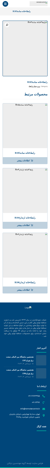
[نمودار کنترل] (39, 3)
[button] (7, 25)
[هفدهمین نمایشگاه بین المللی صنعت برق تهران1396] (41, 373)
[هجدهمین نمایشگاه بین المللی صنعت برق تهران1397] (41, 360)
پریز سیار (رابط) (34, 86)
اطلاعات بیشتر (23, 160)
